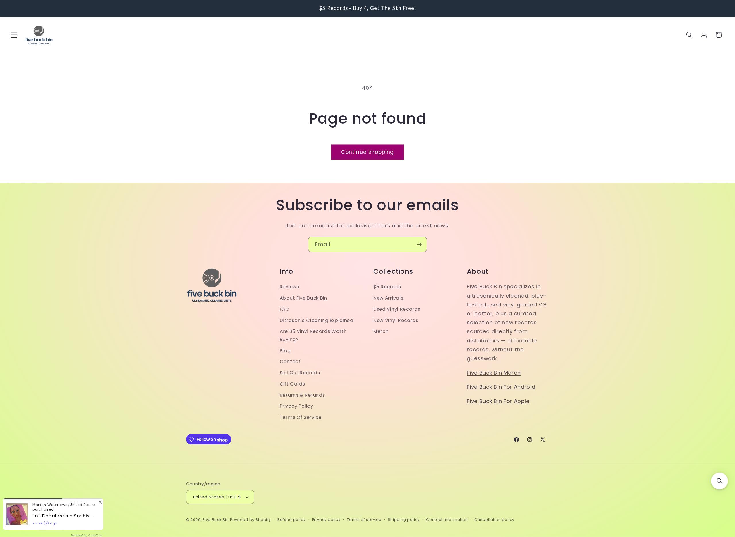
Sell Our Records (300, 372)
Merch (380, 331)
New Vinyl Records (395, 320)
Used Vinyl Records (396, 309)
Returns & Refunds (302, 395)
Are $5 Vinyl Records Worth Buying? (313, 335)
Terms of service (364, 519)
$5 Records (387, 287)
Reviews (289, 287)
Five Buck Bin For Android (501, 387)
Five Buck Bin (216, 519)
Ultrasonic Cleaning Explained (316, 320)
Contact (290, 361)
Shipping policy (404, 519)
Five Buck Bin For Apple (498, 401)
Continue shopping (367, 152)
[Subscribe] (419, 244)
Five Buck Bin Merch (494, 372)
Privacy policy (326, 519)
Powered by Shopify (250, 519)
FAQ (284, 309)
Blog (285, 350)
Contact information (447, 519)
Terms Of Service (301, 417)
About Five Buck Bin (303, 298)
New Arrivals (388, 298)
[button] (14, 35)
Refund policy (291, 519)
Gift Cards (292, 384)
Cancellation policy (494, 519)
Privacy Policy (296, 406)
